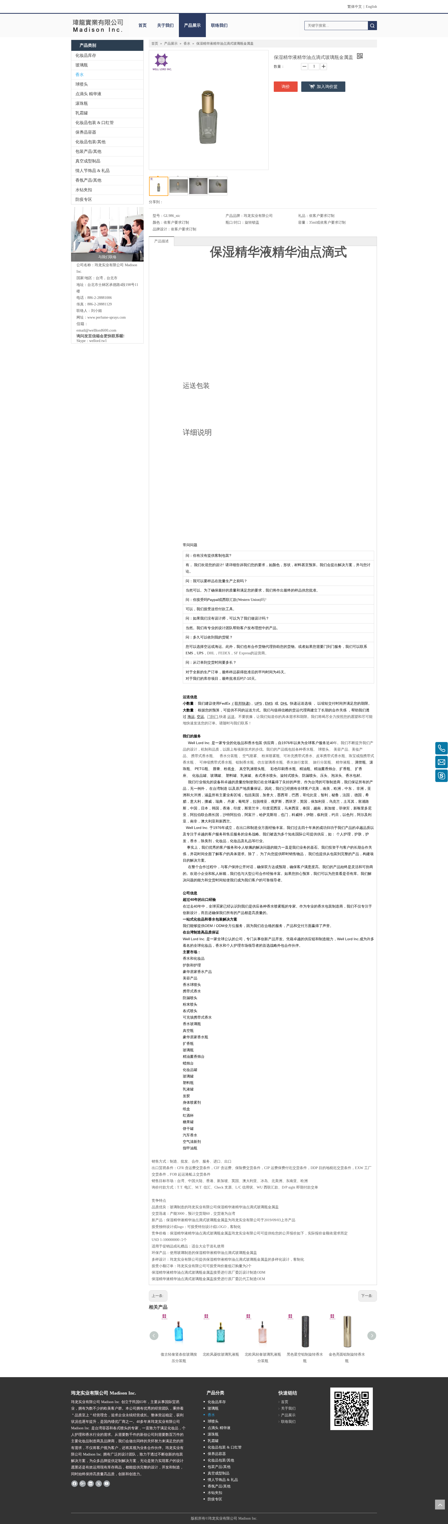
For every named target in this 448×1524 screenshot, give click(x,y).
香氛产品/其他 (88, 180)
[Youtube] (106, 1483)
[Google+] (82, 1483)
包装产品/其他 (88, 151)
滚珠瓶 (81, 103)
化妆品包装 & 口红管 (94, 122)
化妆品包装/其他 (90, 142)
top (440, 1504)
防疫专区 (83, 199)
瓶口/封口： (235, 222)
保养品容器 (85, 132)
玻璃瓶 (81, 65)
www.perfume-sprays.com (106, 317)
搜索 (372, 25)
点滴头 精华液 (88, 94)
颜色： (158, 222)
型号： (158, 216)
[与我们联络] (107, 234)
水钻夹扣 (83, 190)
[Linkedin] (90, 1483)
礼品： (303, 216)
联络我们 (219, 25)
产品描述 (161, 241)
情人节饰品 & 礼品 (92, 170)
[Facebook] (74, 1483)
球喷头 (81, 84)
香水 (79, 74)
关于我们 (165, 25)
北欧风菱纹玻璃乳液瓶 (221, 1354)
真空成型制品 (87, 161)
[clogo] (97, 25)
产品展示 (192, 25)
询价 (286, 86)
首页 (142, 25)
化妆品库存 (85, 55)
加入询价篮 (327, 86)
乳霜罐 (81, 113)
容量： (303, 222)
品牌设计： (162, 229)
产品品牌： (235, 216)
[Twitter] (98, 1483)
